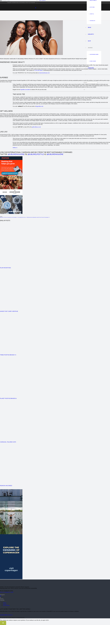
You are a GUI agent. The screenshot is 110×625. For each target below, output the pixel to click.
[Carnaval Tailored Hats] (31, 439)
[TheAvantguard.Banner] (11, 194)
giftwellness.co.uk (36, 127)
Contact (5, 604)
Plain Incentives (5, 267)
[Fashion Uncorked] (31, 483)
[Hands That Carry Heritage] (31, 309)
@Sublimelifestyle (36, 154)
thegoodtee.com (39, 106)
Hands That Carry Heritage (9, 311)
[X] (0, 596)
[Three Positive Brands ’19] (31, 352)
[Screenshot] (11, 175)
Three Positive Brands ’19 (8, 355)
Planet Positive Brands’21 (8, 398)
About (4, 602)
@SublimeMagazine (16, 154)
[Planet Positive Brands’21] (31, 396)
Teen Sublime (6, 605)
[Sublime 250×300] (11, 213)
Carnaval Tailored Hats (8, 442)
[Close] (84, 89)
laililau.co (15, 147)
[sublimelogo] (11, 584)
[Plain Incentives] (33, 265)
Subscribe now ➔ (6, 615)
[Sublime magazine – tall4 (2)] (11, 578)
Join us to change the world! (6, 592)
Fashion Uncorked (6, 485)
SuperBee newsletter (25, 89)
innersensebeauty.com (44, 72)
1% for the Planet (38, 70)
